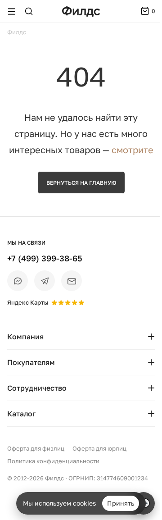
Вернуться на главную (81, 182)
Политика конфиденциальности (53, 461)
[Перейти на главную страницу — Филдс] (81, 11)
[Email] (71, 280)
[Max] (17, 280)
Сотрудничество (37, 387)
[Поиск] (29, 11)
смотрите (132, 149)
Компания (25, 336)
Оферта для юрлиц (99, 448)
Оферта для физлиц (35, 448)
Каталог (21, 413)
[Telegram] (44, 280)
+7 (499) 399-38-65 (44, 258)
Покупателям (31, 362)
